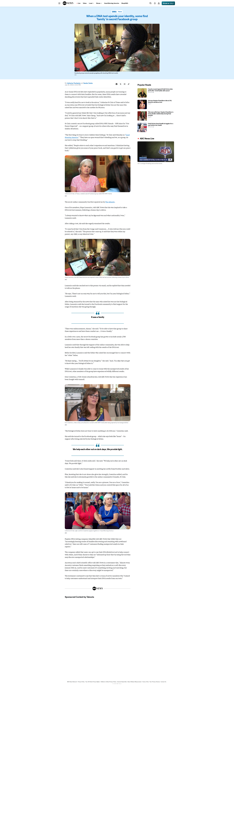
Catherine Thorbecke (73, 83)
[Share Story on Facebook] (116, 84)
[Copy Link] (128, 84)
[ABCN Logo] (68, 3)
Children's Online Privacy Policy (108, 682)
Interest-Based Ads (122, 682)
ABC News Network (72, 682)
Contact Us (163, 682)
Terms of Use (145, 682)
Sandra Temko (88, 83)
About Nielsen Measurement (134, 682)
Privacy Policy (81, 682)
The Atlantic (110, 202)
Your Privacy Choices (154, 682)
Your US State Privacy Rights (92, 682)
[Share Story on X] (120, 84)
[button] (59, 3)
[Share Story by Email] (124, 84)
